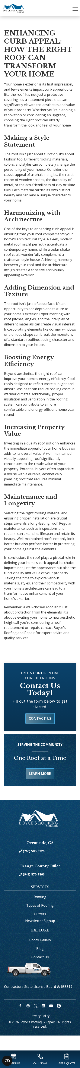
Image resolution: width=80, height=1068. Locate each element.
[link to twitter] (36, 1005)
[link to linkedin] (44, 1005)
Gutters (40, 914)
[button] (72, 9)
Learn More (40, 773)
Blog (40, 948)
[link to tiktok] (59, 1005)
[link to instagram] (28, 1005)
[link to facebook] (20, 1005)
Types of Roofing (40, 905)
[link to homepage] (13, 8)
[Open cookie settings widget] (7, 1061)
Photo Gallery (40, 940)
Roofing (40, 896)
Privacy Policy (40, 1016)
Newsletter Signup (40, 920)
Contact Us (40, 718)
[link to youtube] (51, 1005)
